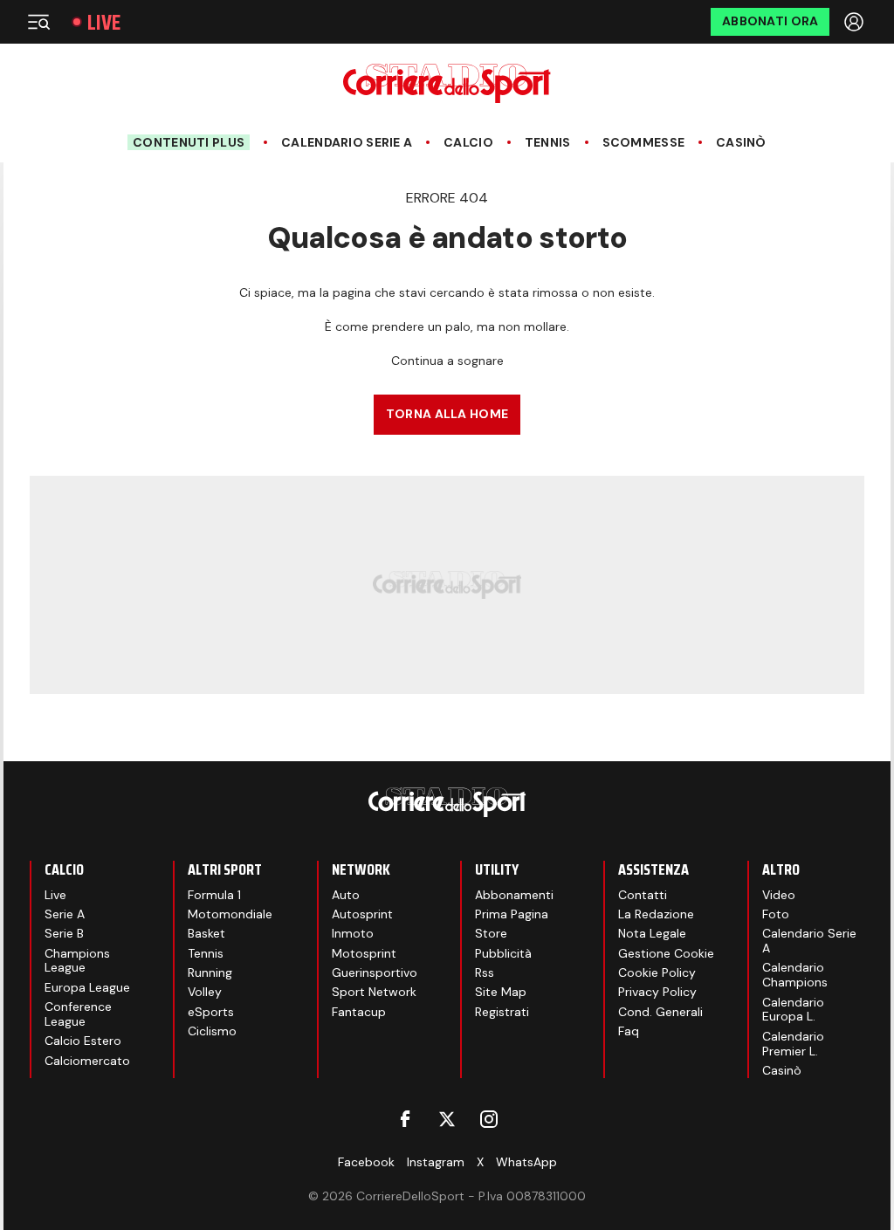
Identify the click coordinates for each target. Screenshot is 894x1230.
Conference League (78, 1014)
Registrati (502, 1012)
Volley (205, 992)
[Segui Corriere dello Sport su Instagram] (488, 1119)
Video (778, 895)
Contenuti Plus (188, 142)
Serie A (65, 914)
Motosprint (364, 953)
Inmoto (353, 933)
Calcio (468, 142)
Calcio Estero (83, 1040)
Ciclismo (212, 1031)
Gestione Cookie (666, 953)
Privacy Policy (657, 992)
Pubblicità (503, 953)
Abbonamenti (514, 895)
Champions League (77, 960)
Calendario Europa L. (793, 1009)
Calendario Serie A (346, 142)
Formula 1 (214, 895)
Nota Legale (652, 933)
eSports (211, 1012)
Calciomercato (87, 1061)
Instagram (435, 1162)
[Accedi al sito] (855, 22)
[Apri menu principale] (38, 22)
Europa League (87, 987)
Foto (775, 914)
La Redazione (656, 914)
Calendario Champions (795, 974)
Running (210, 972)
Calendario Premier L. (793, 1043)
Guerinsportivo (374, 972)
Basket (206, 933)
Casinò (741, 142)
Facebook (366, 1162)
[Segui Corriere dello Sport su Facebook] (405, 1119)
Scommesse (643, 142)
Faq (628, 1031)
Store (491, 933)
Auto (346, 895)
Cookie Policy (657, 972)
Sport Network (374, 992)
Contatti (642, 895)
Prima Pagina (511, 914)
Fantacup (359, 1012)
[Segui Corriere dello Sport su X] (447, 1119)
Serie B (64, 933)
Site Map (500, 992)
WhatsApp (526, 1162)
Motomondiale (230, 914)
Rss (484, 972)
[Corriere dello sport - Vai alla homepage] (446, 83)
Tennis (548, 142)
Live (103, 22)
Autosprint (362, 914)
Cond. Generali (660, 1012)
